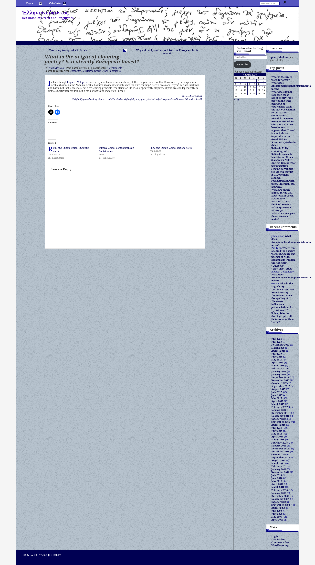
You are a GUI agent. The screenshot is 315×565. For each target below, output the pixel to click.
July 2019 (276, 353)
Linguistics (75, 70)
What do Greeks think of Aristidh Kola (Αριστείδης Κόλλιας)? (281, 206)
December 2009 (280, 496)
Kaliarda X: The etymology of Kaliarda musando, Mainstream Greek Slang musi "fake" (282, 154)
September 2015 (280, 457)
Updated (192, 96)
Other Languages (111, 70)
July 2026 (276, 338)
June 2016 (277, 430)
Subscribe (242, 64)
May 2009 (276, 516)
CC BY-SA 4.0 (30, 554)
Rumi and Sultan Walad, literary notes (171, 147)
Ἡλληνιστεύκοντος (45, 12)
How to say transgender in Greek (68, 50)
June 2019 (277, 356)
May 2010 (276, 481)
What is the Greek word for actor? (281, 78)
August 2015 (278, 460)
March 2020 (277, 347)
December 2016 (280, 412)
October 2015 (279, 454)
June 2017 (277, 395)
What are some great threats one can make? (283, 216)
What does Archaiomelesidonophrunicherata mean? (291, 85)
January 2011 (278, 469)
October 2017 (279, 383)
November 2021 (280, 344)
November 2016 (280, 415)
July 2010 (276, 475)
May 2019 (276, 359)
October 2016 (279, 418)
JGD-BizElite (54, 554)
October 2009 (279, 501)
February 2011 (279, 466)
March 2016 (277, 439)
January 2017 (278, 410)
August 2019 (278, 350)
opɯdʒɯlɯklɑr (279, 57)
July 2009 (276, 510)
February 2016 (279, 442)
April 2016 (277, 436)
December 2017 (280, 377)
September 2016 (280, 421)
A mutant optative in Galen (283, 144)
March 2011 (277, 463)
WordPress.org (280, 545)
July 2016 (276, 427)
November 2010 (280, 472)
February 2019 (279, 368)
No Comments (114, 67)
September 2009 (280, 504)
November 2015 (280, 451)
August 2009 (278, 507)
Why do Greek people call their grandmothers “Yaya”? (282, 318)
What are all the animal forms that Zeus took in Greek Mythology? (282, 194)
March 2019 (277, 365)
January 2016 (278, 445)
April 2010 (277, 484)
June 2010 (277, 478)
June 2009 (277, 513)
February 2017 (279, 407)
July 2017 (276, 392)
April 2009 (277, 519)
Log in (275, 536)
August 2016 (278, 424)
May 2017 (276, 398)
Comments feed (280, 542)
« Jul (236, 99)
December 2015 (280, 448)
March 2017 (277, 404)
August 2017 (278, 389)
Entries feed (278, 539)
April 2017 (277, 401)
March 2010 (277, 487)
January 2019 (278, 371)
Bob (273, 313)
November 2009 (280, 498)
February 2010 (279, 490)
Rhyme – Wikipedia (77, 82)
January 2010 (278, 493)
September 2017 (280, 386)
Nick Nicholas (56, 67)
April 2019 (277, 362)
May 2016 (276, 433)
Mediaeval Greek (91, 70)
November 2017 (280, 380)
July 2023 (276, 341)
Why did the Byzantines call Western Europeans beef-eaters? (167, 52)
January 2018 (278, 374)
